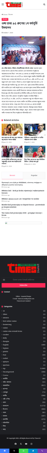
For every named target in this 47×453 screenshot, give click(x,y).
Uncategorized (8, 372)
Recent (12, 175)
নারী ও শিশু (6, 399)
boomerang (7, 324)
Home (5, 15)
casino (5, 328)
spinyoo (6, 362)
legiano (6, 348)
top (4, 368)
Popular (34, 175)
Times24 (37, 438)
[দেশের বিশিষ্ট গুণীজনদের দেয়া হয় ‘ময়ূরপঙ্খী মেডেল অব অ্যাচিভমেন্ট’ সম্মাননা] (12, 151)
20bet (5, 314)
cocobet (6, 335)
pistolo (5, 352)
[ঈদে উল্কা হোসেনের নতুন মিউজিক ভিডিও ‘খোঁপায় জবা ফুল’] (34, 151)
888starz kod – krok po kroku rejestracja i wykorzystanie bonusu (23, 192)
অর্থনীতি (5, 379)
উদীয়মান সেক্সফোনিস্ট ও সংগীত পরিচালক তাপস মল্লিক (33, 138)
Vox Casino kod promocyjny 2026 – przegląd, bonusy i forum (22, 214)
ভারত (4, 412)
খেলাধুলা (5, 392)
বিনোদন (11, 15)
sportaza (6, 365)
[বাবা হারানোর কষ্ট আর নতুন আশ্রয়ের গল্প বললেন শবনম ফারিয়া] (12, 129)
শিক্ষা (4, 426)
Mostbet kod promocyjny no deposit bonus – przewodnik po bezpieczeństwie (23, 206)
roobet (5, 358)
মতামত (5, 416)
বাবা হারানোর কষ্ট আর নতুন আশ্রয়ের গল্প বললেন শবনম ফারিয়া (12, 138)
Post (4, 355)
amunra (6, 318)
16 (4, 311)
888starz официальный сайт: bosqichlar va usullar (20, 199)
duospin (6, 341)
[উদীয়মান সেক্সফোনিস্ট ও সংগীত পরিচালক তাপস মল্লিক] (34, 129)
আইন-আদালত (7, 382)
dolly (5, 338)
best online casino (10, 321)
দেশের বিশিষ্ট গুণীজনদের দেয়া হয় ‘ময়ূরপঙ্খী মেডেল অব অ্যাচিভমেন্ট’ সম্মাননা (12, 161)
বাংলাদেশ (5, 406)
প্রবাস (4, 402)
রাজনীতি (5, 419)
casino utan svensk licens (12, 331)
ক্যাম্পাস (5, 389)
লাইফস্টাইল (6, 423)
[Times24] (14, 5)
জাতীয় (5, 396)
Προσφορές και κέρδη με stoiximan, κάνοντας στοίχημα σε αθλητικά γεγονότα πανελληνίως (22, 183)
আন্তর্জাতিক (6, 385)
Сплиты (5, 375)
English (6, 345)
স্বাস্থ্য (4, 429)
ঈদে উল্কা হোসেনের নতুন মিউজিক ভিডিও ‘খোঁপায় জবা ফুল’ (34, 160)
